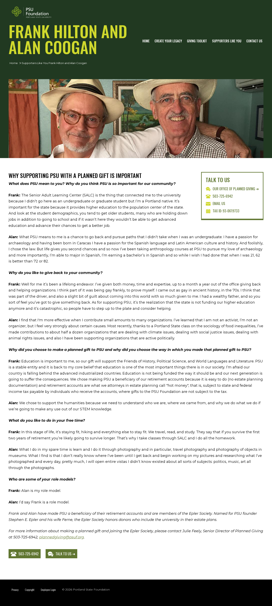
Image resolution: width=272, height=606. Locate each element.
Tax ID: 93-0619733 (226, 210)
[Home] (31, 12)
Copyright (29, 590)
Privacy (15, 590)
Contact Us (254, 41)
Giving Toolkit (197, 41)
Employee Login (48, 590)
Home (146, 41)
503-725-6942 (223, 196)
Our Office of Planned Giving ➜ (236, 188)
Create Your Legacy (168, 41)
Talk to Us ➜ (65, 553)
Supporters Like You (226, 41)
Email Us (219, 203)
